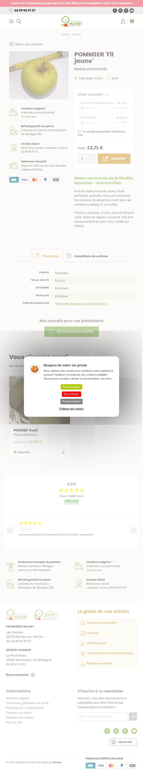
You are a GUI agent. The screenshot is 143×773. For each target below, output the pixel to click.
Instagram (120, 10)
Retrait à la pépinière (39, 130)
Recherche (19, 21)
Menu (11, 21)
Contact (105, 584)
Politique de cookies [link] (71, 408)
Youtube (131, 10)
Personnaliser (71, 401)
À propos (37, 566)
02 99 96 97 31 (24, 10)
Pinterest (126, 10)
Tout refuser (71, 394)
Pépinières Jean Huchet (71, 21)
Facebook (115, 10)
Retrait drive (37, 584)
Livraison (39, 112)
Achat (39, 165)
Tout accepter (71, 387)
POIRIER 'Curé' (39, 416)
